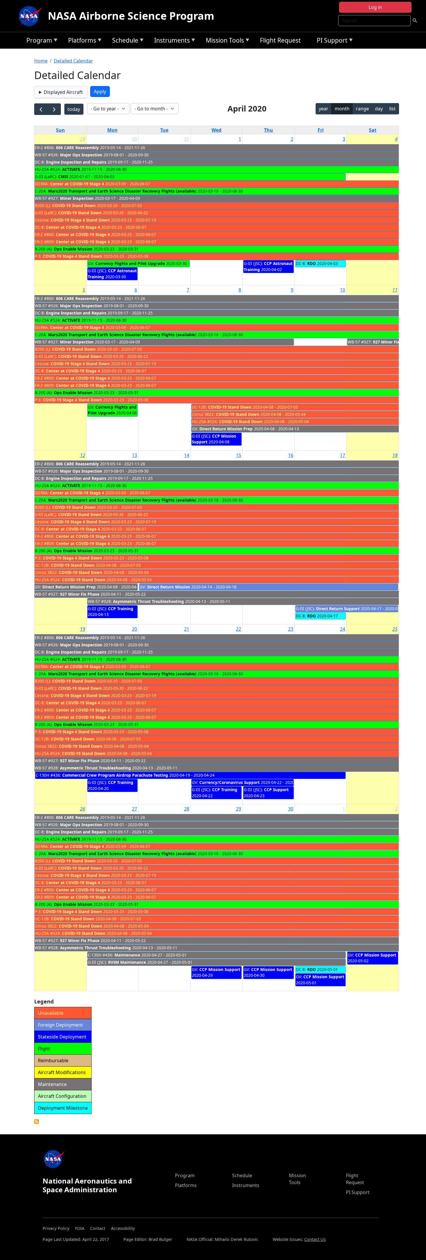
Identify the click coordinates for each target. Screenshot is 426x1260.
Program (37, 41)
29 (82, 139)
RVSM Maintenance (127, 962)
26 (82, 809)
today (74, 109)
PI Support (330, 41)
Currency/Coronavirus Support (229, 782)
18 (395, 455)
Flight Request (280, 40)
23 (290, 629)
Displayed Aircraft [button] (63, 92)
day (379, 108)
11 (395, 290)
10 (342, 290)
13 (134, 455)
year (323, 108)
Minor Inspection (77, 198)
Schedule (123, 41)
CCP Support (276, 789)
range (362, 108)
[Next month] (54, 109)
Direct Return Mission (168, 587)
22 (238, 629)
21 (186, 629)
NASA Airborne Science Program (131, 16)
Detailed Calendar (73, 61)
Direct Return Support (338, 608)
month (342, 108)
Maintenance (127, 955)
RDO (311, 263)
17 (342, 455)
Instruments (170, 41)
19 (82, 629)
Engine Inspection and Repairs (76, 162)
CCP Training (120, 608)
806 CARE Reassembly (77, 147)
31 (186, 139)
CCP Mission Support (219, 969)
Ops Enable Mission (73, 249)
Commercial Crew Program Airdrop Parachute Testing (115, 775)
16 (290, 455)
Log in (375, 7)
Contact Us (315, 1239)
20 (134, 629)
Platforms (80, 41)
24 (342, 629)
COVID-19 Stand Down (74, 205)
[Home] (31, 15)
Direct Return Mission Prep (226, 428)
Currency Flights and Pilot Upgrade (130, 263)
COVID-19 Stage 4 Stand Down (80, 220)
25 (395, 629)
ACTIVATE (71, 169)
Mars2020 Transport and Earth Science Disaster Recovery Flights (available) (122, 191)
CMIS (63, 176)
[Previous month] (41, 109)
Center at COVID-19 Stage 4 (77, 183)
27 (134, 809)
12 (82, 455)
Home (41, 61)
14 (186, 455)
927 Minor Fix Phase (392, 342)
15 (238, 455)
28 (186, 809)
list (392, 108)
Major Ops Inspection (81, 155)
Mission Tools (223, 41)
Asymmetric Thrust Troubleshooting (148, 601)
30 (134, 139)
